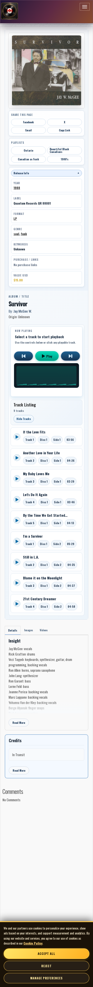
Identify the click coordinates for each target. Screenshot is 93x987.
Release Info (46, 173)
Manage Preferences (46, 978)
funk (24, 234)
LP (15, 218)
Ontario (28, 150)
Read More (18, 722)
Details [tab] (12, 630)
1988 (17, 187)
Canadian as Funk (28, 159)
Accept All (46, 953)
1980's (64, 159)
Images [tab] (28, 630)
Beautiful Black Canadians (59, 150)
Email (28, 130)
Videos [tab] (44, 630)
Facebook (28, 122)
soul (16, 234)
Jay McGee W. (22, 311)
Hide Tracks (23, 419)
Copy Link (64, 130)
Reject (46, 966)
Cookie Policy (32, 943)
